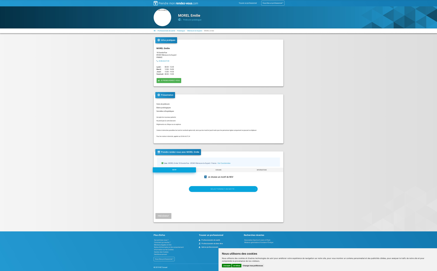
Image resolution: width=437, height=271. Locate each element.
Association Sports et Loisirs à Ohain (257, 240)
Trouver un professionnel (248, 3)
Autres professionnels (209, 247)
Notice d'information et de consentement (169, 247)
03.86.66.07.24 (164, 61)
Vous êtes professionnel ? (164, 259)
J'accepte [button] (226, 266)
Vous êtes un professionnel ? (273, 3)
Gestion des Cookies (161, 252)
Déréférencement (160, 254)
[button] (223, 189)
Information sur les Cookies (164, 250)
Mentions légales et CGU (162, 245)
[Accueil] (154, 31)
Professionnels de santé (210, 240)
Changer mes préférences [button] (253, 266)
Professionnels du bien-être (212, 243)
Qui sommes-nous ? (161, 240)
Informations (262, 170)
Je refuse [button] (236, 266)
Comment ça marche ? (162, 242)
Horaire (218, 170)
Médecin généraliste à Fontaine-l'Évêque (258, 242)
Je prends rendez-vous (170, 80)
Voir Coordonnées (224, 163)
